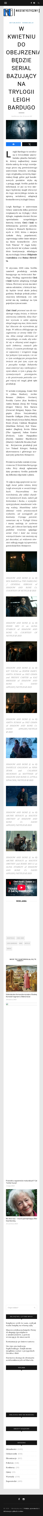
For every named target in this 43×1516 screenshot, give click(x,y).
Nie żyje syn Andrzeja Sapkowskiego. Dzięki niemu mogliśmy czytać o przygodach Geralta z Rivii (20, 1349)
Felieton (9, 1463)
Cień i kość (20, 938)
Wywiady (10, 1476)
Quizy (8, 1472)
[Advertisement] (21, 918)
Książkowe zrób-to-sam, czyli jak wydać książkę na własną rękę (21, 1324)
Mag (20, 943)
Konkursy (10, 1467)
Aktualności (15, 23)
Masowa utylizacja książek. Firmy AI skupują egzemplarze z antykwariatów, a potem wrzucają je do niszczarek (21, 1333)
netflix (27, 943)
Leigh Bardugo (12, 943)
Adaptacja (11, 938)
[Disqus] (21, 1265)
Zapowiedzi (11, 1481)
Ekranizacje (28, 23)
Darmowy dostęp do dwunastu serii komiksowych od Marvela (20, 1359)
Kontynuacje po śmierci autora (20, 1341)
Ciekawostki (11, 1454)
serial (9, 948)
